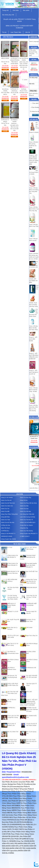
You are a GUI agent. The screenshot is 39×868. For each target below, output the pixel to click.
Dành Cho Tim (5, 508)
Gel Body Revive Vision (23, 90)
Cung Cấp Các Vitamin (26, 525)
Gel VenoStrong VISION (23, 59)
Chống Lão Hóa (5, 525)
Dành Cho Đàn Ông (25, 497)
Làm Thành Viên (16, 32)
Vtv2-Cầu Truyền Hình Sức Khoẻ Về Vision (31, 741)
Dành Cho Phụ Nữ (6, 500)
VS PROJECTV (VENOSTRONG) (14, 59)
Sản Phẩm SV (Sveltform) (22, 784)
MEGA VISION (5, 58)
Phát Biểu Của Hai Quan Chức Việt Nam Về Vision (32, 709)
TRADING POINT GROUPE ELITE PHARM (28, 557)
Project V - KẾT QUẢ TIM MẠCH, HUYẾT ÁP (33, 372)
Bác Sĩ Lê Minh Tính (13, 731)
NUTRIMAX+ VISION (14, 120)
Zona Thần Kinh (37, 287)
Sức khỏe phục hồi (8, 15)
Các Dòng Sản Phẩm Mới (27, 514)
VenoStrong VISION (5, 90)
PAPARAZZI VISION (6, 536)
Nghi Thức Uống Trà (31, 635)
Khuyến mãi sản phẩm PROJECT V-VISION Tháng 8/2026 (20, 20)
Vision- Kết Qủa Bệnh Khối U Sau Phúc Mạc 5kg (34, 208)
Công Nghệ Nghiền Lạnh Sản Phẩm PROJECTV (31, 565)
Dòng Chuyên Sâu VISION (8, 539)
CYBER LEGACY (25, 536)
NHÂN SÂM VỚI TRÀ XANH (20, 848)
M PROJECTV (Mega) (5, 120)
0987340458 (7, 775)
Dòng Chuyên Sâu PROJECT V (28, 533)
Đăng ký (31, 95)
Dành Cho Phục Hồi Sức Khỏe (28, 503)
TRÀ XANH (29, 627)
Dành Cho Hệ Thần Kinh (8, 503)
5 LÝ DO (10, 547)
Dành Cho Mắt (5, 511)
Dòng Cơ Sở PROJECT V (8, 533)
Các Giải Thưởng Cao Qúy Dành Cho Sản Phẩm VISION (13, 597)
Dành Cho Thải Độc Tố (26, 519)
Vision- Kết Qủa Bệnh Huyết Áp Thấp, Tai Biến (33, 389)
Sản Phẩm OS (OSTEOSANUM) (17, 822)
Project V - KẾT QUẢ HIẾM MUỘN (33, 339)
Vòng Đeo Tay (24, 528)
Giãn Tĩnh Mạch (5, 528)
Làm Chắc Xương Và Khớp (27, 517)
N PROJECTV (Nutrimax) (14, 90)
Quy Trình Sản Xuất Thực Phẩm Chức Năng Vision (9, 693)
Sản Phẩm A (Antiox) (16, 791)
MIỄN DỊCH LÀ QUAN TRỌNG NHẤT (12, 605)
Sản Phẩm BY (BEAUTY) (17, 801)
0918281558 (27, 772)
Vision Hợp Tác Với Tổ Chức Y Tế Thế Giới (31, 597)
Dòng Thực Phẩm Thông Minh (9, 514)
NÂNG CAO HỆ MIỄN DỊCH (27, 522)
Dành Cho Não (24, 506)
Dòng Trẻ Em (24, 500)
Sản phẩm (26, 10)
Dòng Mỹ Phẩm (5, 517)
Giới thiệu (16, 10)
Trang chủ (5, 10)
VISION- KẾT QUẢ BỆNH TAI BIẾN (33, 280)
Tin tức (4, 32)
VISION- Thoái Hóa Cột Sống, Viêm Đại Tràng (33, 304)
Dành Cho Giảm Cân (7, 506)
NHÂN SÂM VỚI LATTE (15, 846)
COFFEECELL (5, 530)
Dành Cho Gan (24, 508)
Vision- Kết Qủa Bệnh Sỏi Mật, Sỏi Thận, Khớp (33, 327)
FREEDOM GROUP (31, 587)
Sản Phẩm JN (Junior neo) (12, 782)
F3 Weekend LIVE (31, 667)
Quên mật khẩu (33, 93)
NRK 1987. (29, 691)
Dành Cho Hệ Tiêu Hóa (7, 522)
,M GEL (16, 836)
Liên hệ (27, 32)
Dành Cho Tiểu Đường (26, 530)
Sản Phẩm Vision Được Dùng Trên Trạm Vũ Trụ (12, 741)
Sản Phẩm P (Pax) (17, 789)
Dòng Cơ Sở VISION (7, 497)
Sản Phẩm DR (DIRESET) (20, 839)
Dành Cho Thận (5, 519)
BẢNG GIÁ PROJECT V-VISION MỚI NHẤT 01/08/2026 (19, 27)
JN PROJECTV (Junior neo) (34, 437)
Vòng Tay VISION (22, 841)
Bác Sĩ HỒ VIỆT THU (32, 571)
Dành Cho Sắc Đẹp (25, 511)
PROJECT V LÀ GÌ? (13, 611)
